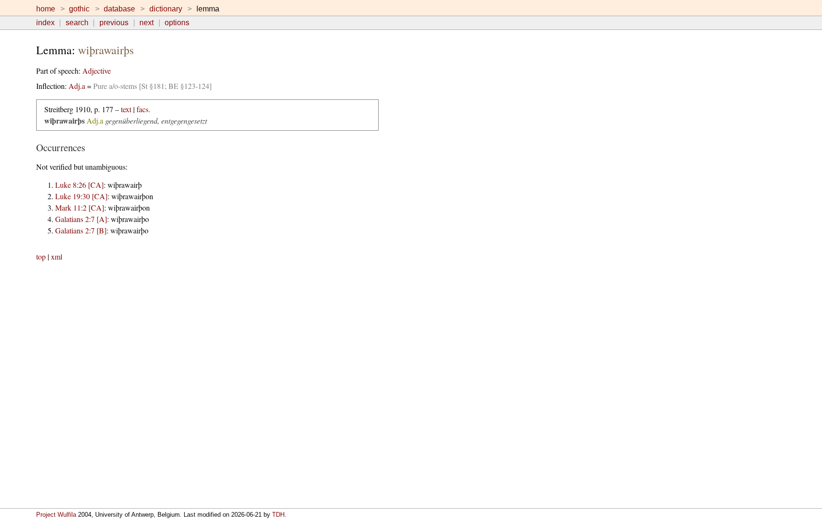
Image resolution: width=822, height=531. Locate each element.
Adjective (96, 71)
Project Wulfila (56, 514)
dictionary (165, 9)
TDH (278, 514)
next (146, 23)
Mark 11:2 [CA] (79, 207)
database (119, 9)
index (45, 23)
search (77, 23)
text (126, 109)
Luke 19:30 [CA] (81, 196)
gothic (79, 9)
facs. (143, 109)
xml (56, 256)
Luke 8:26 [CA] (79, 185)
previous (113, 23)
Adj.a (76, 86)
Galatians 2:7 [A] (81, 219)
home (45, 9)
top (41, 256)
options (177, 23)
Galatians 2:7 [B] (81, 230)
